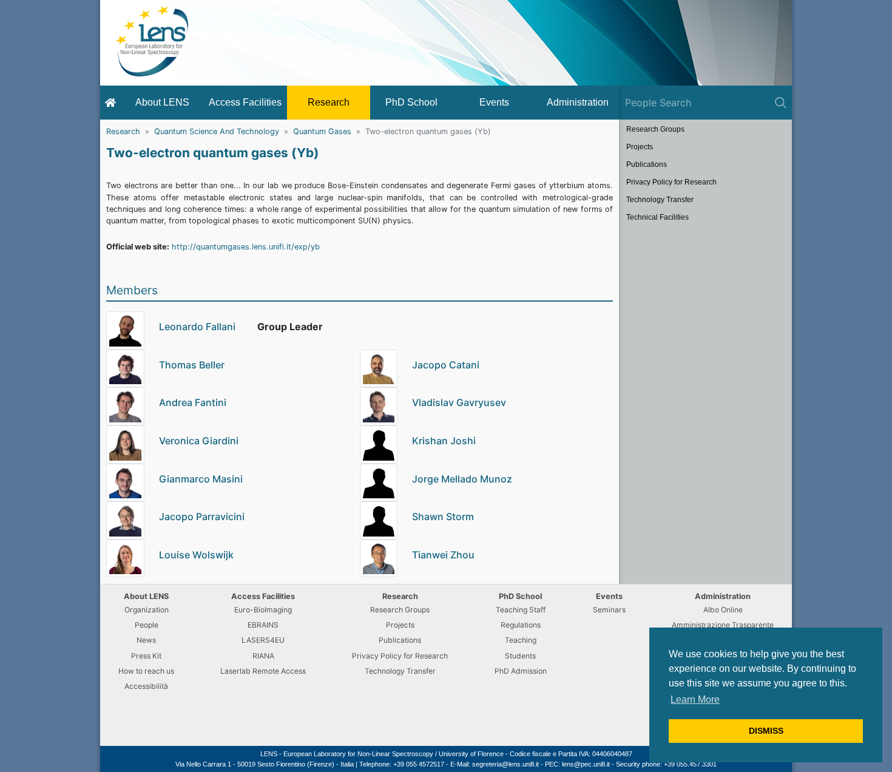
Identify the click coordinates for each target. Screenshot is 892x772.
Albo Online (723, 609)
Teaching (520, 640)
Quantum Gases (322, 131)
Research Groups (655, 129)
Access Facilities (245, 102)
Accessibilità (146, 686)
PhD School (411, 102)
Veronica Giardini (198, 441)
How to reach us (146, 671)
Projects (639, 147)
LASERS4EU (263, 640)
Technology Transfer (660, 199)
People (146, 624)
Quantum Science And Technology (216, 131)
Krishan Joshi (444, 441)
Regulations (521, 624)
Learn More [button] (695, 699)
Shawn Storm (443, 516)
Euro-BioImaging (263, 609)
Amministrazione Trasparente (723, 624)
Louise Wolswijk (196, 555)
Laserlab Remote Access (263, 671)
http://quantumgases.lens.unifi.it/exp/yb (246, 246)
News (146, 640)
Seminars (609, 609)
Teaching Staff (521, 609)
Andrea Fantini (192, 402)
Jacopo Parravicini (202, 516)
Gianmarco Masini (201, 479)
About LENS (162, 102)
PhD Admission (521, 671)
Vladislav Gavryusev (459, 402)
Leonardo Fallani (197, 326)
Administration (578, 102)
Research (329, 102)
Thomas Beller (192, 365)
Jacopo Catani (445, 365)
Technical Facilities (657, 217)
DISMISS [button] (766, 731)
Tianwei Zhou (443, 555)
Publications (646, 164)
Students (520, 655)
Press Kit (146, 655)
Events (494, 102)
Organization (146, 609)
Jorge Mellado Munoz (462, 479)
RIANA (263, 655)
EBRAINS (263, 624)
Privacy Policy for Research (671, 182)
